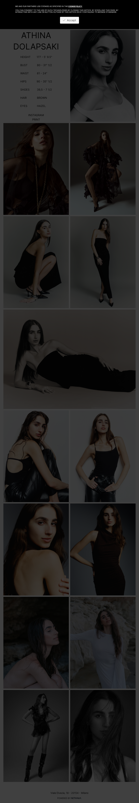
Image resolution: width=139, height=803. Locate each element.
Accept (70, 20)
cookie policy (75, 6)
